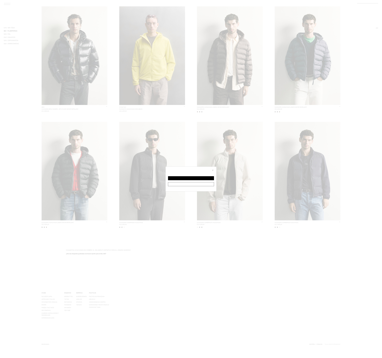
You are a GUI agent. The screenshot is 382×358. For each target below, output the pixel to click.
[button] (191, 178)
